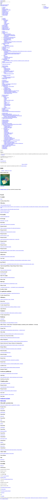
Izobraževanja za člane (5, 43)
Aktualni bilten (6, 45)
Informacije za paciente (6, 140)
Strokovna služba (5, 25)
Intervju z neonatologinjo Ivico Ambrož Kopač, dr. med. (8, 283)
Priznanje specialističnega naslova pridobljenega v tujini (10, 114)
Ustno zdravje (5, 128)
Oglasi (4, 55)
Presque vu (2, 465)
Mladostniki (6, 131)
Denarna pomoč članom (7, 42)
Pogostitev (3, 108)
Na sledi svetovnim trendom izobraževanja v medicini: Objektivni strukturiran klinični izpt (14, 341)
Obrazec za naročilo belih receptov (9, 34)
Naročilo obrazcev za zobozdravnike (9, 35)
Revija (11, 170)
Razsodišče (6, 24)
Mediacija (5, 40)
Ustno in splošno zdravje (8, 133)
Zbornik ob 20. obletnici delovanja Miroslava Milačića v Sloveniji (10, 306)
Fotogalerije (4, 48)
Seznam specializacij (5, 81)
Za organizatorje (46, 7)
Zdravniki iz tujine (5, 12)
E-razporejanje (6, 4)
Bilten (4, 44)
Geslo (1, 157)
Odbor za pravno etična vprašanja (9, 142)
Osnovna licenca (6, 70)
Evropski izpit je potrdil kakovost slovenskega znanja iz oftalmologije (10, 348)
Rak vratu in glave (7, 136)
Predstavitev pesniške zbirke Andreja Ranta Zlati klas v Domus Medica (11, 449)
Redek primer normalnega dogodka (5, 246)
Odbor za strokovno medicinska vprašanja (10, 141)
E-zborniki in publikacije (6, 47)
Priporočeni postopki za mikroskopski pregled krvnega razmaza (10, 337)
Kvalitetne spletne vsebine (8, 126)
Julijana (5, 107)
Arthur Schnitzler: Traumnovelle (5, 383)
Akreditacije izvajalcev (7, 89)
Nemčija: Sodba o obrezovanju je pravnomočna (7, 224)
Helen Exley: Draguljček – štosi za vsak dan (7, 394)
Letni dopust (6, 87)
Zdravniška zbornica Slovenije (6, 487)
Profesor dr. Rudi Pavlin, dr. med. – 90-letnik (7, 299)
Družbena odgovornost (5, 29)
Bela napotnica (6, 36)
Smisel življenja (2, 412)
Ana (5, 106)
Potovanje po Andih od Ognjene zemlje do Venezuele (8, 390)
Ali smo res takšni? (3, 273)
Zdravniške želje (4, 148)
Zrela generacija (6, 132)
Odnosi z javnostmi (5, 13)
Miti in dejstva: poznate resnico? (7, 123)
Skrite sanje (2, 416)
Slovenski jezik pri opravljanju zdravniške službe (9, 117)
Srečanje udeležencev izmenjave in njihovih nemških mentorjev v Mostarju (11, 363)
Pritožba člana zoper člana (6, 64)
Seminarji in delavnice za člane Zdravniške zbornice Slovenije (9, 209)
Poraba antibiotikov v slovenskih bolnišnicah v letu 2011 (8, 322)
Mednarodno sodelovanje (6, 28)
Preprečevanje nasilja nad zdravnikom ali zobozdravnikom (13, 41)
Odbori (5, 22)
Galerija (5, 102)
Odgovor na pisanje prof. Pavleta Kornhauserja (7, 277)
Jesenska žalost (2, 434)
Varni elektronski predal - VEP (8, 38)
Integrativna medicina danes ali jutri (5, 326)
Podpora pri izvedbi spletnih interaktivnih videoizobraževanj (11, 111)
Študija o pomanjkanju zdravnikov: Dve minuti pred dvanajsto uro (10, 228)
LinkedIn (2, 496)
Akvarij (5, 99)
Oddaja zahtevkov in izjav (8, 93)
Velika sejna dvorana (7, 104)
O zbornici (4, 7)
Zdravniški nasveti (5, 122)
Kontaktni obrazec (3, 477)
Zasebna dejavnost (6, 59)
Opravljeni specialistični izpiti (4, 216)
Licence (4, 67)
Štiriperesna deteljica (3, 431)
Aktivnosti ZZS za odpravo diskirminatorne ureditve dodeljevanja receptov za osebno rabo (18, 51)
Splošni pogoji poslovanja (35, 497)
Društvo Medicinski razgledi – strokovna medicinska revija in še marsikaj (11, 377)
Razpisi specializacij (5, 82)
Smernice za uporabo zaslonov (8, 125)
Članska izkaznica (5, 32)
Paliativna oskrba (4, 146)
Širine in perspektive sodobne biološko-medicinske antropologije (10, 367)
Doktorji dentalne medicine (6, 77)
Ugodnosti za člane (5, 49)
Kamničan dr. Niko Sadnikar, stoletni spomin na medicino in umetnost (10, 312)
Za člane (45, 6)
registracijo (3, 154)
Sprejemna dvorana (7, 105)
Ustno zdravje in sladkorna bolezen (9, 138)
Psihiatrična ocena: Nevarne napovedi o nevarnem (8, 231)
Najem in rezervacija (5, 110)
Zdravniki (4, 76)
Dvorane (4, 96)
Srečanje (1, 423)
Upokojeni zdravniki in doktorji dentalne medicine (11, 53)
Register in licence (5, 65)
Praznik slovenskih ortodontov (5, 303)
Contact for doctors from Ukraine (7, 118)
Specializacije (4, 10)
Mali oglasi (6, 56)
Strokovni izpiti (4, 78)
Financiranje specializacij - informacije (10, 91)
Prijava (1, 2)
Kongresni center (4, 95)
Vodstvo (5, 21)
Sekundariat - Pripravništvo (6, 9)
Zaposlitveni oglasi (7, 58)
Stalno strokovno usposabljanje (8, 71)
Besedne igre (2, 459)
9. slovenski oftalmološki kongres (5, 352)
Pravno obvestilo (27, 497)
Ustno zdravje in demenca (8, 137)
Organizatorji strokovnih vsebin (9, 73)
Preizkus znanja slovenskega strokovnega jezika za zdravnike (12, 115)
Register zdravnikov (5, 66)
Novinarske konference (5, 120)
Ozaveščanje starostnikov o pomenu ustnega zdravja (12, 139)
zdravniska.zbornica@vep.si (8, 479)
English (1, 0)
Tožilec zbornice (6, 23)
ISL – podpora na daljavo (4, 498)
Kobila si (1, 442)
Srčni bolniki (6, 134)
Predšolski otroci (6, 129)
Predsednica (4, 19)
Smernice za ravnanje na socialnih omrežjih (8, 145)
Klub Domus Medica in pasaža (9, 100)
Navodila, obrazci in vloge (6, 84)
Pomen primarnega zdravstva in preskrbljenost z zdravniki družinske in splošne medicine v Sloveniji (15, 260)
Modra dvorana (6, 97)
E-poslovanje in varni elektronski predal (9, 37)
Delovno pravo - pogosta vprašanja (8, 86)
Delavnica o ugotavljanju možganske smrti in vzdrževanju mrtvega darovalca (12, 333)
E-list (3, 4)
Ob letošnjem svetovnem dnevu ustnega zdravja (7, 256)
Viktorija (5, 98)
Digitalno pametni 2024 (7, 127)
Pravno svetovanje (5, 14)
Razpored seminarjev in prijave (5, 210)
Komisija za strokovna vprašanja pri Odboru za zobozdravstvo (13, 143)
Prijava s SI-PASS (24, 164)
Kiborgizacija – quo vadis (4, 220)
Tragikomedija (2, 427)
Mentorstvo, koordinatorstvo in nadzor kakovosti (11, 90)
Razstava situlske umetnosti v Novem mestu (7, 453)
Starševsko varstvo (7, 88)
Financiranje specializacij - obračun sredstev (10, 92)
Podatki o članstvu (5, 27)
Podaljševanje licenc (7, 69)
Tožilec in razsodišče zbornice (8, 144)
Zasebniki (5, 54)
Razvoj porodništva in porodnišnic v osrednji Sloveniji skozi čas (10, 293)
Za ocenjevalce (46, 8)
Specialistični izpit (5, 85)
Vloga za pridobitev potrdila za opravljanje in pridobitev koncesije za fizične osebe (16, 60)
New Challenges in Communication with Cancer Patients (9, 373)
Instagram (2, 492)
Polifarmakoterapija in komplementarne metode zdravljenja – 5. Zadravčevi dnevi (12, 330)
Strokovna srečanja (5, 398)
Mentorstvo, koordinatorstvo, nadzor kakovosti (9, 83)
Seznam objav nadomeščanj (8, 57)
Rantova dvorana (6, 103)
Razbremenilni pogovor (7, 39)
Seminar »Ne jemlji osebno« (4, 212)
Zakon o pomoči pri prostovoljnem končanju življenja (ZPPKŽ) (12, 124)
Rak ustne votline (6, 135)
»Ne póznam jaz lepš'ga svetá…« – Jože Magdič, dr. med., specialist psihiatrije (12, 287)
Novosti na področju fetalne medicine (6, 356)
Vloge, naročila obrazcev (7, 33)
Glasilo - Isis (4, 46)
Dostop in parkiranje (5, 109)
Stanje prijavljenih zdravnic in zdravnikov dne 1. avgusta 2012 (9, 239)
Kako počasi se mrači (3, 438)
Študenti (3, 61)
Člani (5, 72)
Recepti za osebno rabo (6, 50)
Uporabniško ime (3, 156)
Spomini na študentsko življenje (7, 62)
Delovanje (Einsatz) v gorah (4, 235)
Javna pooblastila (4, 26)
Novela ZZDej (4, 147)
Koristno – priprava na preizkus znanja (10, 116)
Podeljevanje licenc (7, 68)
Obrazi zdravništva (5, 121)
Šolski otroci (6, 130)
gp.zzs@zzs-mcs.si (6, 475)
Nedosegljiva (2, 408)
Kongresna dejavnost (5, 11)
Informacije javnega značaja (43, 497)
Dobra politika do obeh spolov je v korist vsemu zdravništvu (12, 250)
